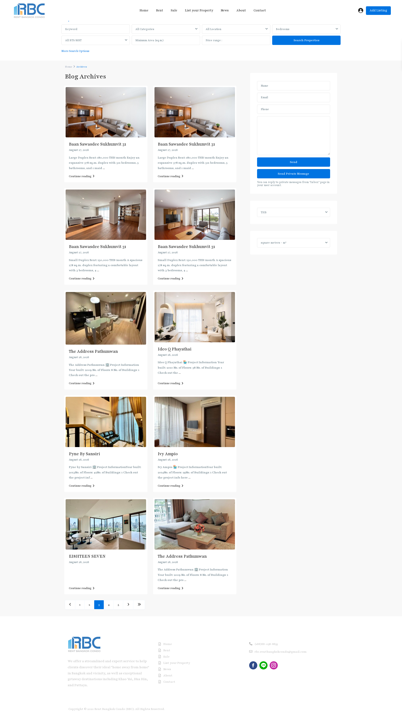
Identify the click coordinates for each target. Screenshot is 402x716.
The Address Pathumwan (93, 351)
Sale (174, 10)
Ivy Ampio (168, 454)
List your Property (199, 10)
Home (144, 10)
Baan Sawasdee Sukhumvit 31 (97, 144)
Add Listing (378, 10)
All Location (213, 29)
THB (264, 212)
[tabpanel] (201, 40)
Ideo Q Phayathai (174, 349)
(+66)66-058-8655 (266, 644)
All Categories (144, 29)
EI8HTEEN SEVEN (87, 556)
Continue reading (80, 176)
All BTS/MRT (73, 40)
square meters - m (273, 243)
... (104, 168)
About (241, 10)
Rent (159, 10)
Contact (260, 10)
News (225, 10)
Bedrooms (282, 29)
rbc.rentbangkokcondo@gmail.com (281, 652)
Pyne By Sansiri (84, 454)
